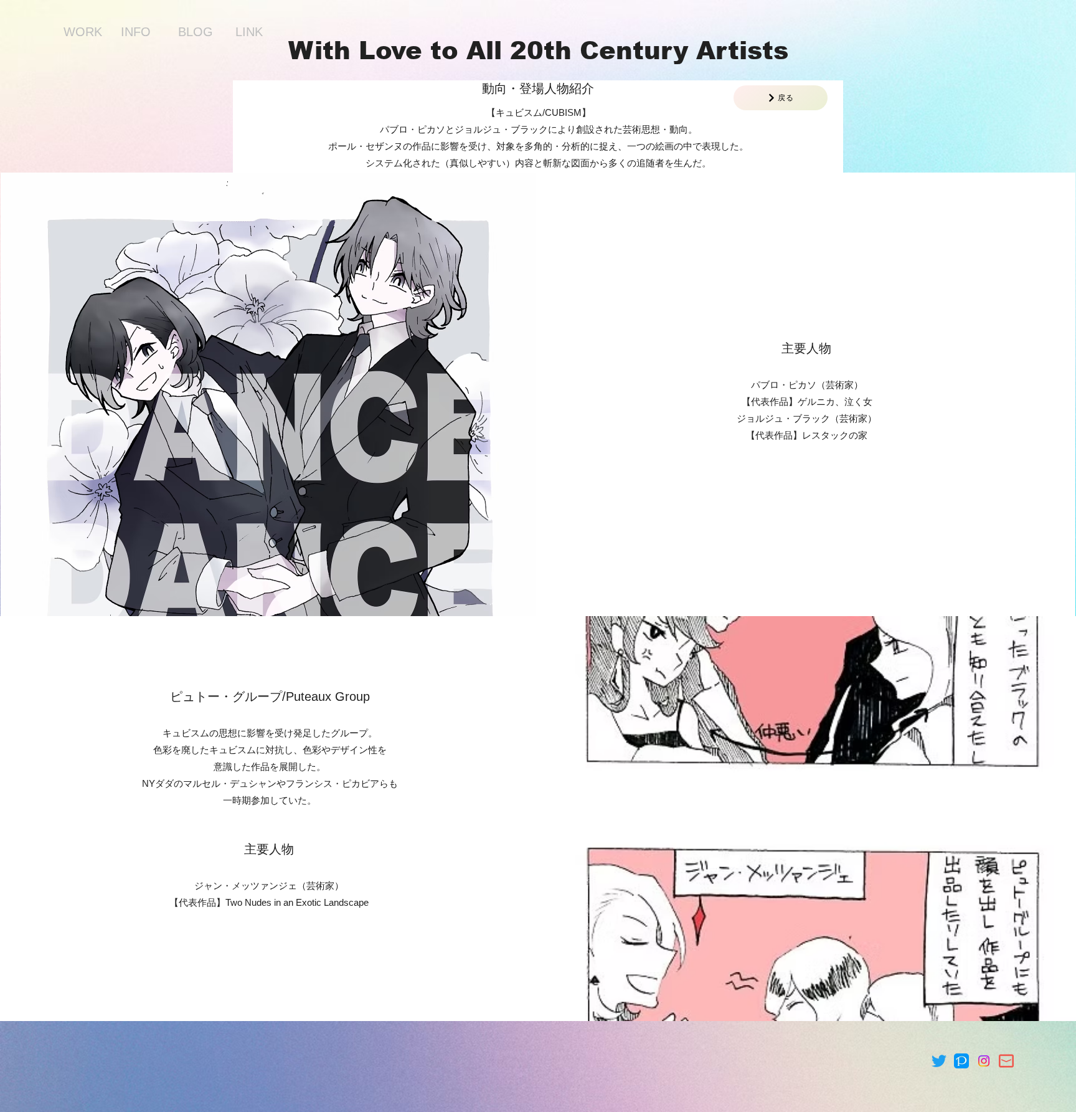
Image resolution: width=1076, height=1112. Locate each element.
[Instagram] (983, 1060)
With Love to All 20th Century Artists (538, 50)
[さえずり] (939, 1060)
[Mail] (1006, 1060)
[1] (961, 1060)
